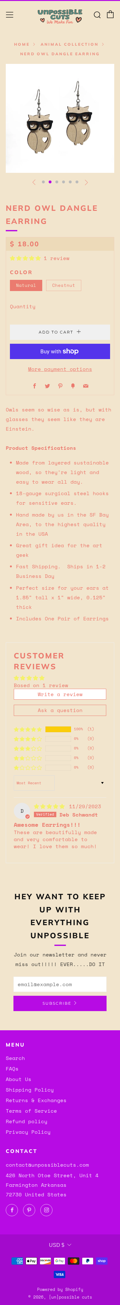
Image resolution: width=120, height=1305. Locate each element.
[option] (60, 118)
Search (15, 1058)
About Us (18, 1079)
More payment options (60, 369)
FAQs (12, 1068)
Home (22, 44)
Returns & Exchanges (36, 1100)
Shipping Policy (30, 1090)
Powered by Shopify (60, 1289)
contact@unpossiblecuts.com (47, 1165)
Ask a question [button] (60, 710)
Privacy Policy (28, 1132)
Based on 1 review (41, 685)
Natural (26, 285)
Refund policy (26, 1121)
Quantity (23, 306)
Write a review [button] (60, 694)
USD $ (56, 1245)
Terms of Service (31, 1111)
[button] (43, 181)
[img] (51, 806)
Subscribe (57, 1003)
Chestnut (63, 285)
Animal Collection (70, 44)
